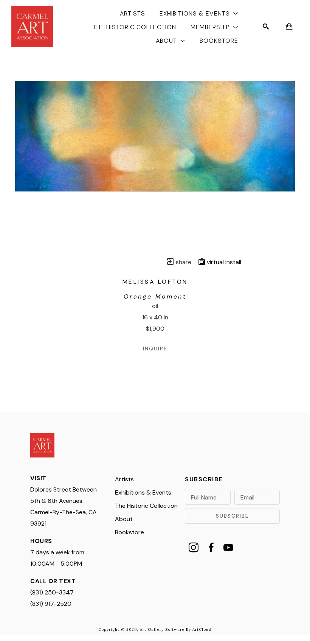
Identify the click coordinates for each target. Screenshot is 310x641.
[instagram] (193, 547)
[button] (199, 13)
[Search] (266, 26)
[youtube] (228, 547)
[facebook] (211, 547)
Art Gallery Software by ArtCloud (176, 629)
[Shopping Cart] (289, 26)
